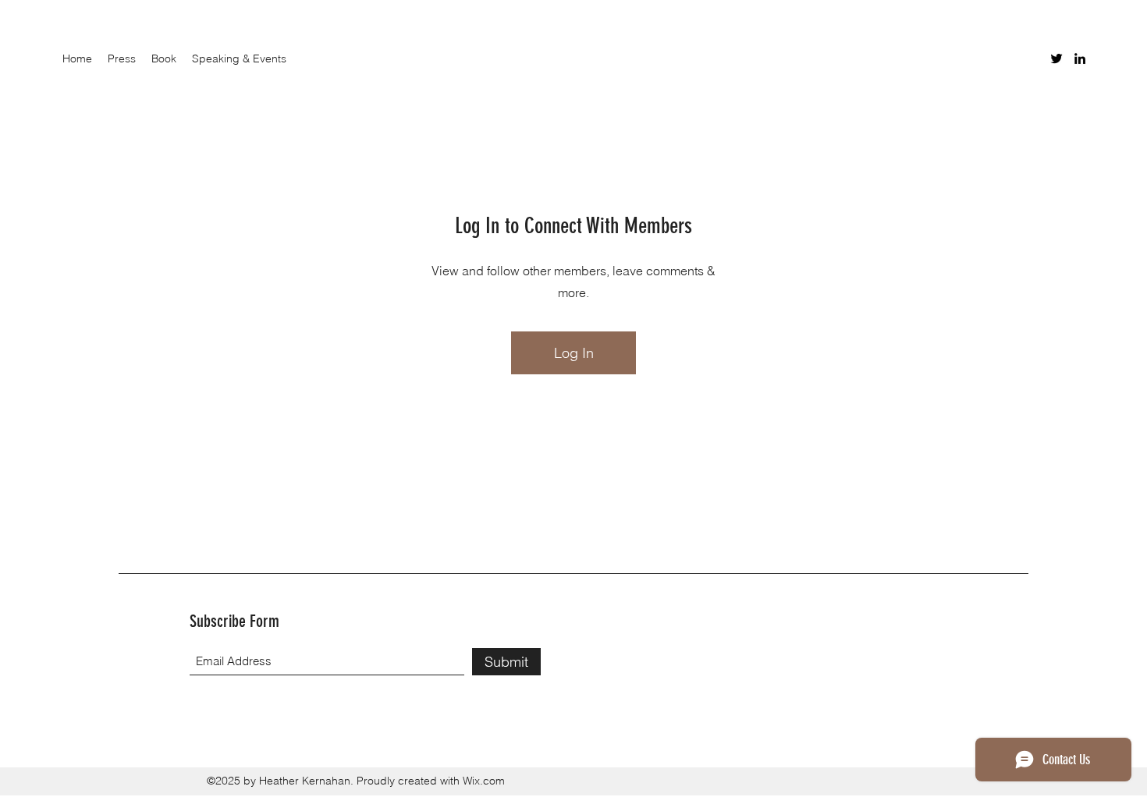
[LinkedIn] (1080, 58)
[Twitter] (1056, 58)
